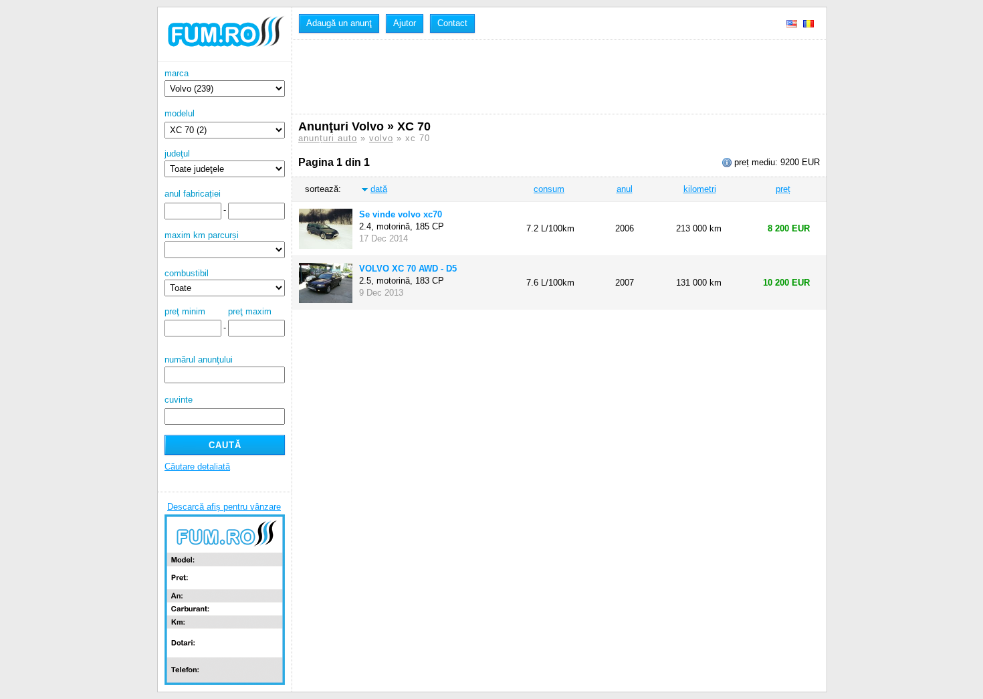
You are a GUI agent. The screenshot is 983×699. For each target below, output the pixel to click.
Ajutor (404, 23)
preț (783, 189)
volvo (381, 138)
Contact (452, 23)
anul (625, 189)
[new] (225, 59)
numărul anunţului (199, 360)
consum (549, 189)
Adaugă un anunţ (339, 23)
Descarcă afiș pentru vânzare (224, 507)
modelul (180, 113)
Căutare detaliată (197, 467)
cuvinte (179, 400)
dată (378, 189)
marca (177, 73)
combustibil (187, 273)
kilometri (699, 189)
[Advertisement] (541, 77)
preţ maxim (249, 311)
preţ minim (185, 311)
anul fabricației (193, 194)
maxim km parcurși (202, 235)
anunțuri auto (327, 138)
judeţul (177, 153)
